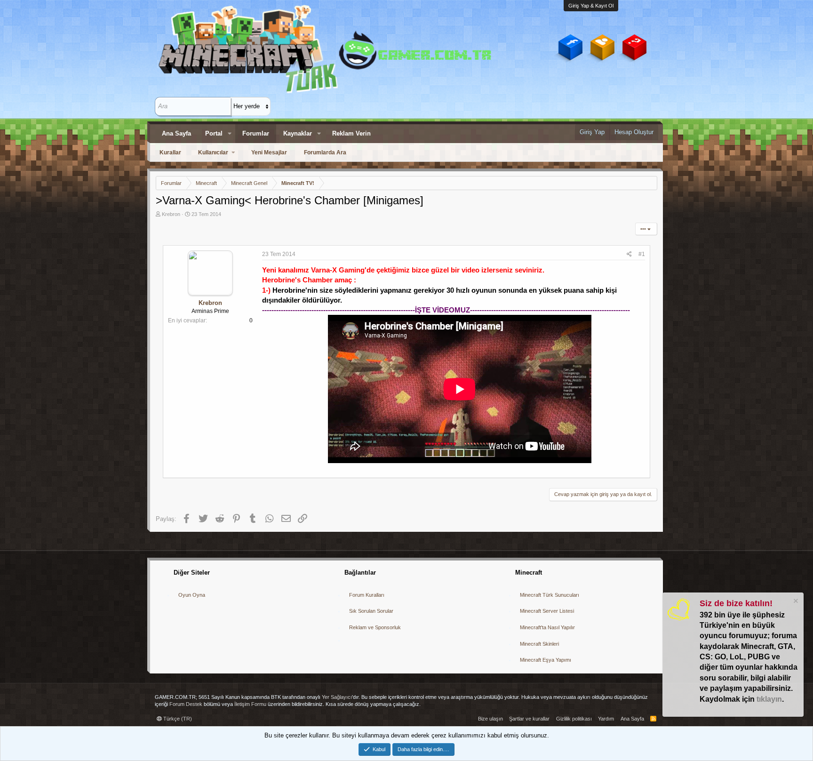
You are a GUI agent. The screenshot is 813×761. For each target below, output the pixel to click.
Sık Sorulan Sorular (371, 611)
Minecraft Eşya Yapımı (545, 660)
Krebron (171, 214)
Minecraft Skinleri (539, 644)
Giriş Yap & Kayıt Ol (591, 5)
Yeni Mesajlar (269, 152)
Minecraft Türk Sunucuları (549, 595)
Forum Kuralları (366, 595)
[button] (229, 134)
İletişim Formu (250, 704)
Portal (214, 133)
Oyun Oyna (191, 595)
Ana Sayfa (176, 133)
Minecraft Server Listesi (547, 611)
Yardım (606, 718)
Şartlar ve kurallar (529, 718)
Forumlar (255, 133)
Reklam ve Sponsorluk (375, 627)
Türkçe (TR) (177, 718)
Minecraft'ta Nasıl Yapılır (547, 627)
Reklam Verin (351, 133)
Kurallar (170, 152)
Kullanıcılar (213, 152)
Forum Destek (185, 704)
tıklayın (769, 699)
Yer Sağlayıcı (337, 697)
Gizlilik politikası (574, 718)
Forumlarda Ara (325, 152)
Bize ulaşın (490, 718)
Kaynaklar (297, 133)
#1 (641, 254)
